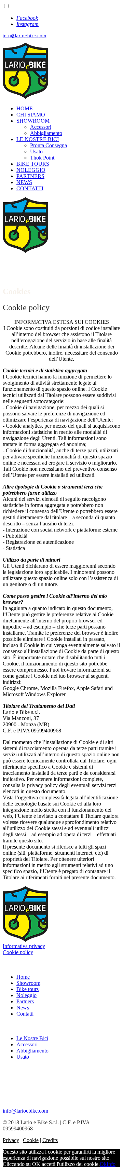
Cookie (31, 1140)
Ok (103, 1164)
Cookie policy (18, 952)
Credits (50, 1140)
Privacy (11, 1140)
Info (111, 1164)
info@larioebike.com (24, 36)
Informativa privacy (24, 946)
